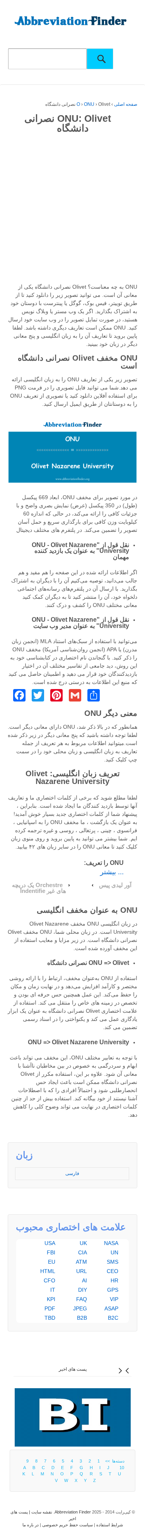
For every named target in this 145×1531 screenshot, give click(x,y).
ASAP (111, 1308)
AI (84, 1280)
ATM (81, 1262)
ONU (89, 104)
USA (49, 1243)
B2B (82, 1318)
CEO (112, 1271)
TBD (49, 1318)
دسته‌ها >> (114, 1461)
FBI (51, 1252)
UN (114, 1252)
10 (121, 1467)
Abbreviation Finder (73, 1512)
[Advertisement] (72, 210)
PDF (49, 1308)
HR (114, 1280)
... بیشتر (112, 872)
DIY (82, 1290)
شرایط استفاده (109, 1524)
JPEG (80, 1308)
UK (83, 1243)
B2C (113, 1318)
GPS (112, 1290)
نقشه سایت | (40, 1512)
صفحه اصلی (125, 104)
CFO (49, 1280)
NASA (111, 1243)
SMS (112, 1262)
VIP (114, 1299)
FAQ (81, 1299)
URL (81, 1271)
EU (51, 1262)
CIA (82, 1252)
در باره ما (30, 1524)
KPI (51, 1299)
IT (52, 1290)
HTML (47, 1271)
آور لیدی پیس (115, 885)
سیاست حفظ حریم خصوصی (67, 1524)
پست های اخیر (73, 1369)
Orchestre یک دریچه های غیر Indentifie (39, 888)
